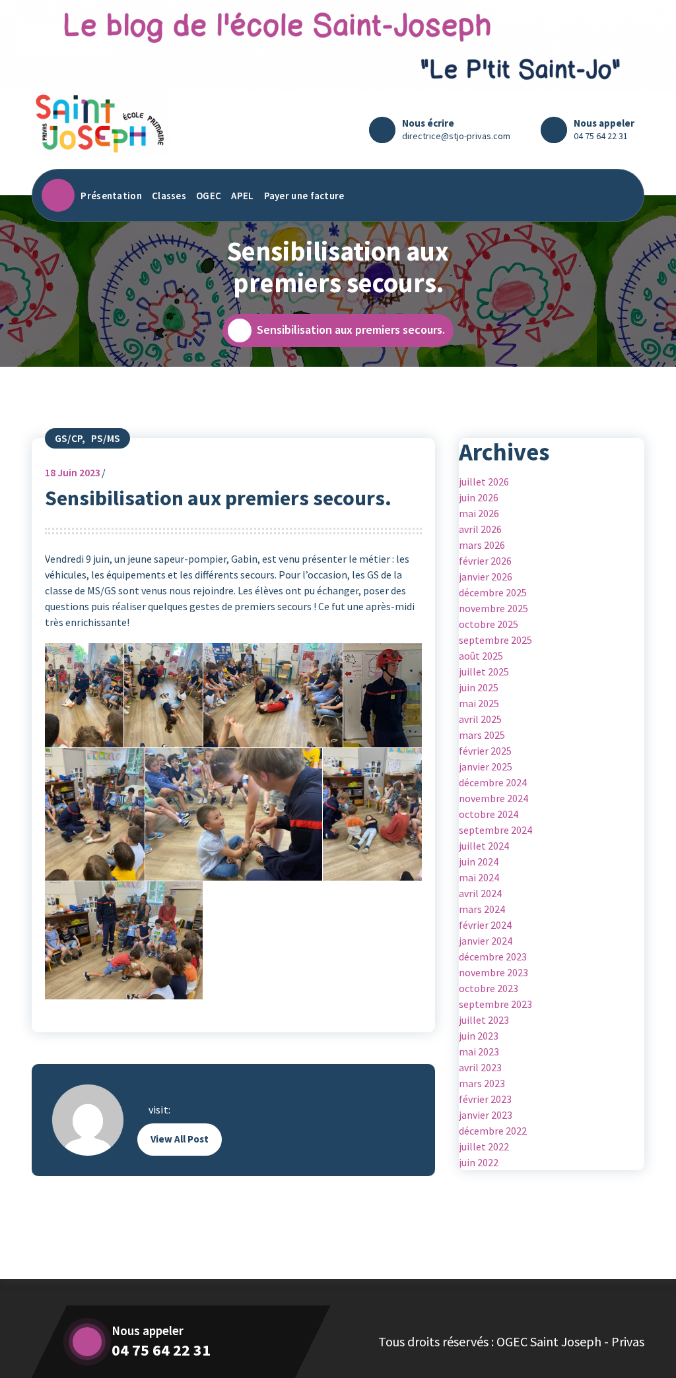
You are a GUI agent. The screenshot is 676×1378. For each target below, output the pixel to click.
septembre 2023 (495, 1004)
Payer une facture (304, 195)
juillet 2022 (484, 1146)
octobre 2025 (488, 624)
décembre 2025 (493, 592)
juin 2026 (478, 497)
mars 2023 (482, 1083)
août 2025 (481, 655)
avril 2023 (480, 1067)
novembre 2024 (493, 798)
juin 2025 (478, 687)
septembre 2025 (495, 639)
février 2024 (485, 924)
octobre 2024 (488, 814)
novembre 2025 (493, 608)
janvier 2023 (485, 1114)
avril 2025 (480, 719)
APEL (242, 195)
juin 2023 (478, 1035)
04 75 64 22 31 (601, 136)
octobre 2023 (488, 988)
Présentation (111, 195)
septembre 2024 (495, 829)
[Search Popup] (621, 195)
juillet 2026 (484, 481)
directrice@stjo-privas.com (456, 136)
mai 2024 (479, 877)
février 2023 (485, 1099)
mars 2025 (482, 734)
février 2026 (485, 560)
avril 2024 (480, 893)
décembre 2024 (493, 782)
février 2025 (485, 750)
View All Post (180, 1139)
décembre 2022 (493, 1130)
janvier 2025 (485, 766)
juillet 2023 (484, 1019)
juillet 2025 (484, 671)
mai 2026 (479, 513)
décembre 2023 (493, 956)
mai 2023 (479, 1051)
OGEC (208, 195)
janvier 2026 (485, 576)
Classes (169, 195)
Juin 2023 (72, 472)
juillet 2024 (484, 845)
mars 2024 (482, 909)
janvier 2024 (485, 940)
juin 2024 (478, 861)
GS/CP (68, 438)
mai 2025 (479, 703)
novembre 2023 (493, 972)
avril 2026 (480, 529)
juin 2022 (478, 1162)
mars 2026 (482, 544)
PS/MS (105, 438)
